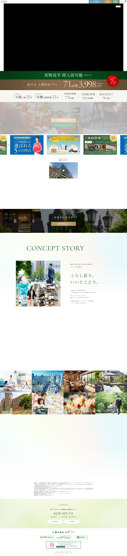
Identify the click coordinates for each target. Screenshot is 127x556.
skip (118, 6)
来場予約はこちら (63, 120)
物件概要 (72, 521)
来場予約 (107, 1)
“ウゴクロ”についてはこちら (63, 125)
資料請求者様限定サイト (96, 1)
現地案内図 (55, 521)
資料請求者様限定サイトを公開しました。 (64, 185)
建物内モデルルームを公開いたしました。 (64, 183)
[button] (118, 145)
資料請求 (115, 1)
